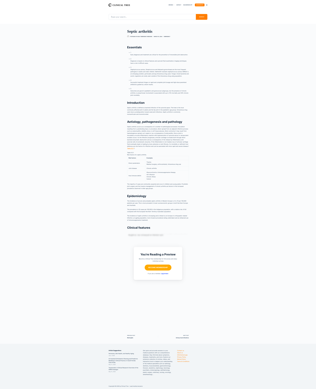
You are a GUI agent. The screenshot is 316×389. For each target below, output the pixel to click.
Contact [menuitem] (178, 5)
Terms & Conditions (183, 361)
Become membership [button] (158, 267)
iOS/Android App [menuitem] (187, 5)
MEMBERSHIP (199, 5)
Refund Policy (181, 359)
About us (180, 353)
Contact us (180, 350)
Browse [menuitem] (171, 5)
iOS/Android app (182, 355)
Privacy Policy (181, 357)
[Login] (206, 5)
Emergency (167, 36)
